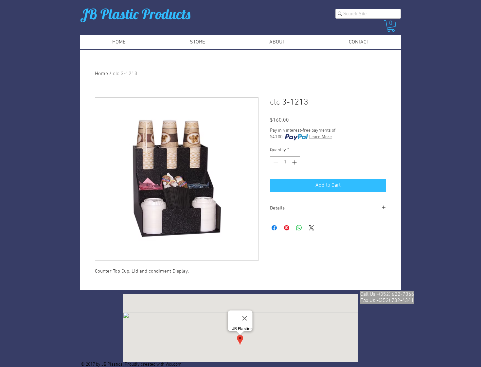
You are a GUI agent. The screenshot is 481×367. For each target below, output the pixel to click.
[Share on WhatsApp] (299, 228)
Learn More (320, 137)
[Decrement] (275, 162)
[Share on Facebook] (274, 228)
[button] (391, 26)
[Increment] (295, 162)
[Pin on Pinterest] (287, 228)
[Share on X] (311, 228)
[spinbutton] (285, 162)
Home (101, 74)
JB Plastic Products (135, 14)
